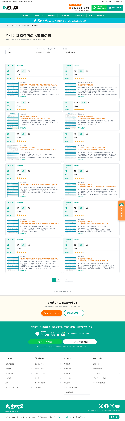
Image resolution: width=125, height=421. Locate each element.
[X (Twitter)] (101, 406)
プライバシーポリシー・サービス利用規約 (112, 2)
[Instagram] (112, 406)
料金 (90, 15)
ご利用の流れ (79, 15)
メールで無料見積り (81, 342)
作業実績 (51, 15)
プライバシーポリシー (43, 347)
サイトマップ (116, 410)
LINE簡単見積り (46, 342)
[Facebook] (106, 406)
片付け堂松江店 (24, 26)
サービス (37, 15)
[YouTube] (117, 406)
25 (67, 280)
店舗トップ (25, 15)
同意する (114, 417)
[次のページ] (71, 280)
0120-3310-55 (53, 313)
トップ (7, 26)
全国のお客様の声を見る (61, 292)
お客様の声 (64, 15)
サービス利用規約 (56, 347)
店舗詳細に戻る (72, 313)
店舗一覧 (100, 15)
